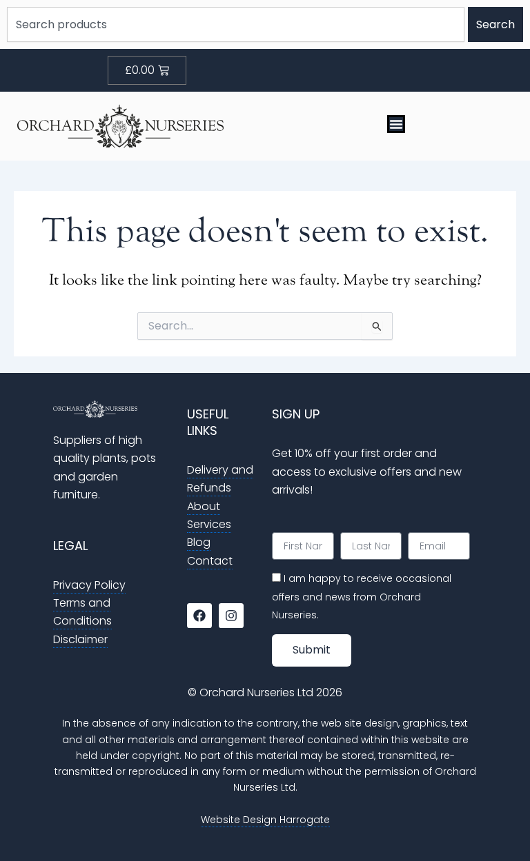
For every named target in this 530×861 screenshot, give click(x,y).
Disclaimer (80, 639)
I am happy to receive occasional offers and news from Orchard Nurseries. (361, 596)
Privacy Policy (89, 585)
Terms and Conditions (82, 612)
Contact (210, 561)
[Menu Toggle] (396, 124)
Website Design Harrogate (265, 820)
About (203, 506)
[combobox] (235, 24)
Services (209, 524)
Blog (198, 542)
